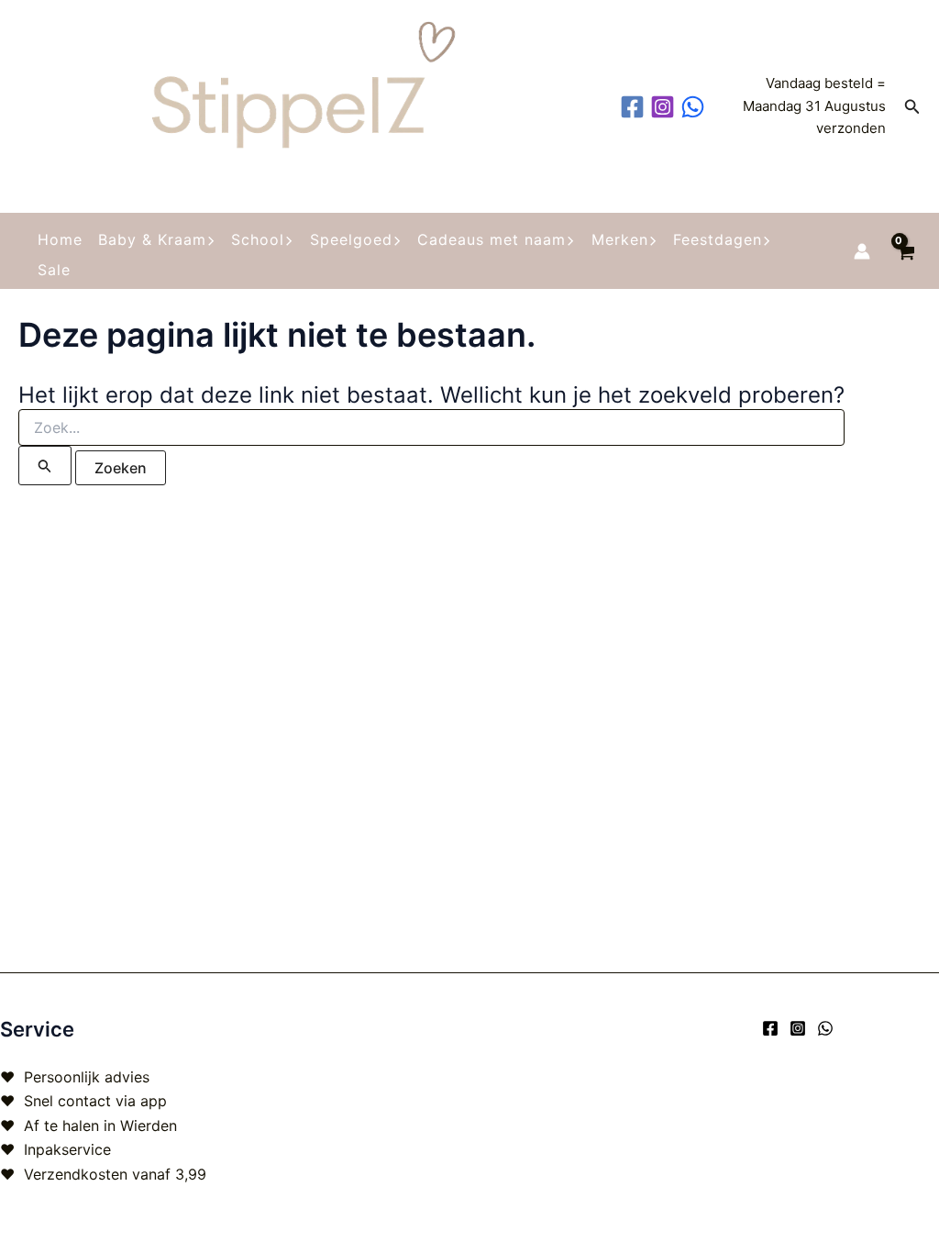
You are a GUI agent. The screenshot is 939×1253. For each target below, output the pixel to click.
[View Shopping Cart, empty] (905, 251)
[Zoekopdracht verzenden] (45, 465)
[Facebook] (770, 1028)
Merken (619, 239)
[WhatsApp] (825, 1028)
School (257, 239)
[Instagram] (798, 1028)
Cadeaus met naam (491, 239)
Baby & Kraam (152, 239)
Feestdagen (717, 239)
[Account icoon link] (862, 251)
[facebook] (635, 106)
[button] (912, 106)
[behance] (695, 106)
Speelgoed (351, 239)
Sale (54, 270)
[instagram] (665, 106)
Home (60, 239)
